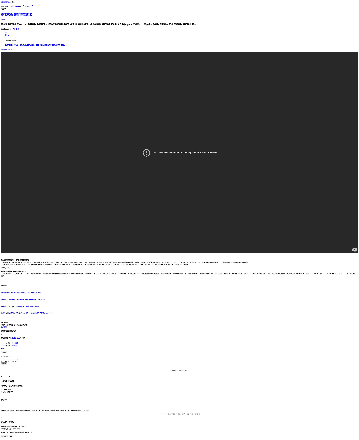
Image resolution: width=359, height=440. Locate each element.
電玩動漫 (16, 29)
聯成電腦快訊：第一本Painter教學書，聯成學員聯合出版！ (20, 306)
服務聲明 (197, 414)
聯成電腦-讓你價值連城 (16, 14)
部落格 (6, 35)
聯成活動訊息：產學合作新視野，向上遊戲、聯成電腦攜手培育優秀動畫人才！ (27, 313)
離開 (11, 436)
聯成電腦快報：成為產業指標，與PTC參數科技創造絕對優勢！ (35, 45)
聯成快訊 (15, 345)
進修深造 (15, 343)
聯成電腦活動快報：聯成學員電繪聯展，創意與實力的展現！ (21, 293)
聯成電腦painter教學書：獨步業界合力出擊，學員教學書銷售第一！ (23, 299)
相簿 (5, 33)
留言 (18, 338)
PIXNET (165, 414)
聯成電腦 (4, 327)
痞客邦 (14, 338)
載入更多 (3, 352)
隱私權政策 (190, 414)
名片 (5, 37)
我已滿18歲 (4, 436)
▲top (2, 348)
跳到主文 (4, 19)
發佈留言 (3, 363)
